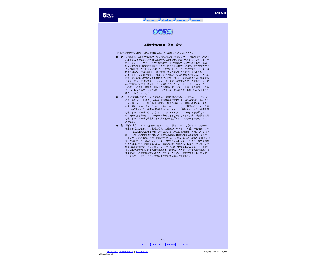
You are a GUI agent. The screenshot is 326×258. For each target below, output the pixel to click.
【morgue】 (171, 244)
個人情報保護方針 (126, 252)
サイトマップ (112, 252)
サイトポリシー (142, 252)
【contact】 (184, 244)
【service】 (142, 244)
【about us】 (156, 244)
